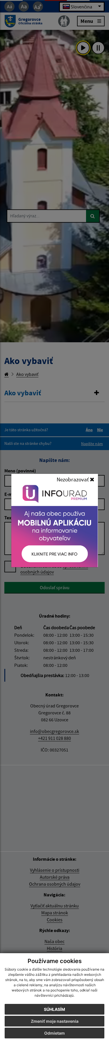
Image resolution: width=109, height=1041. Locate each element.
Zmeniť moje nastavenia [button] (54, 1021)
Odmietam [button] (54, 1033)
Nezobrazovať (73, 479)
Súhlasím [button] (54, 1009)
